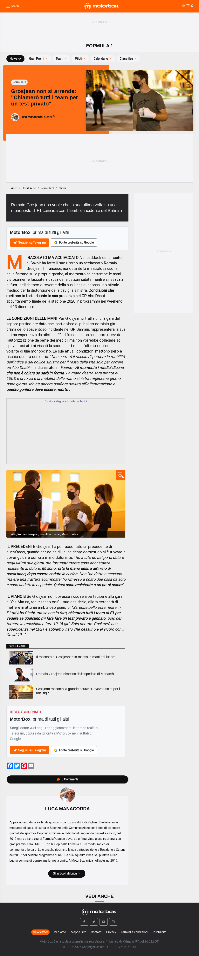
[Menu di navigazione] (12, 6)
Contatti (96, 932)
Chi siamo (59, 932)
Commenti (70, 779)
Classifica (126, 58)
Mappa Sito (78, 932)
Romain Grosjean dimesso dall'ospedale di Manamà (75, 674)
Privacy (111, 932)
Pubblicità (159, 932)
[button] (84, 922)
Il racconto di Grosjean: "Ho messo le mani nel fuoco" (75, 657)
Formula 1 (47, 188)
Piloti (78, 58)
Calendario (101, 58)
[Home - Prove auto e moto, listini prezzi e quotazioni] (101, 6)
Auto (14, 188)
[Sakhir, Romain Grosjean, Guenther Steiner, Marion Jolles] (65, 503)
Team (59, 58)
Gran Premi (36, 58)
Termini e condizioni (134, 932)
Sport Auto (29, 188)
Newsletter (40, 932)
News (13, 58)
